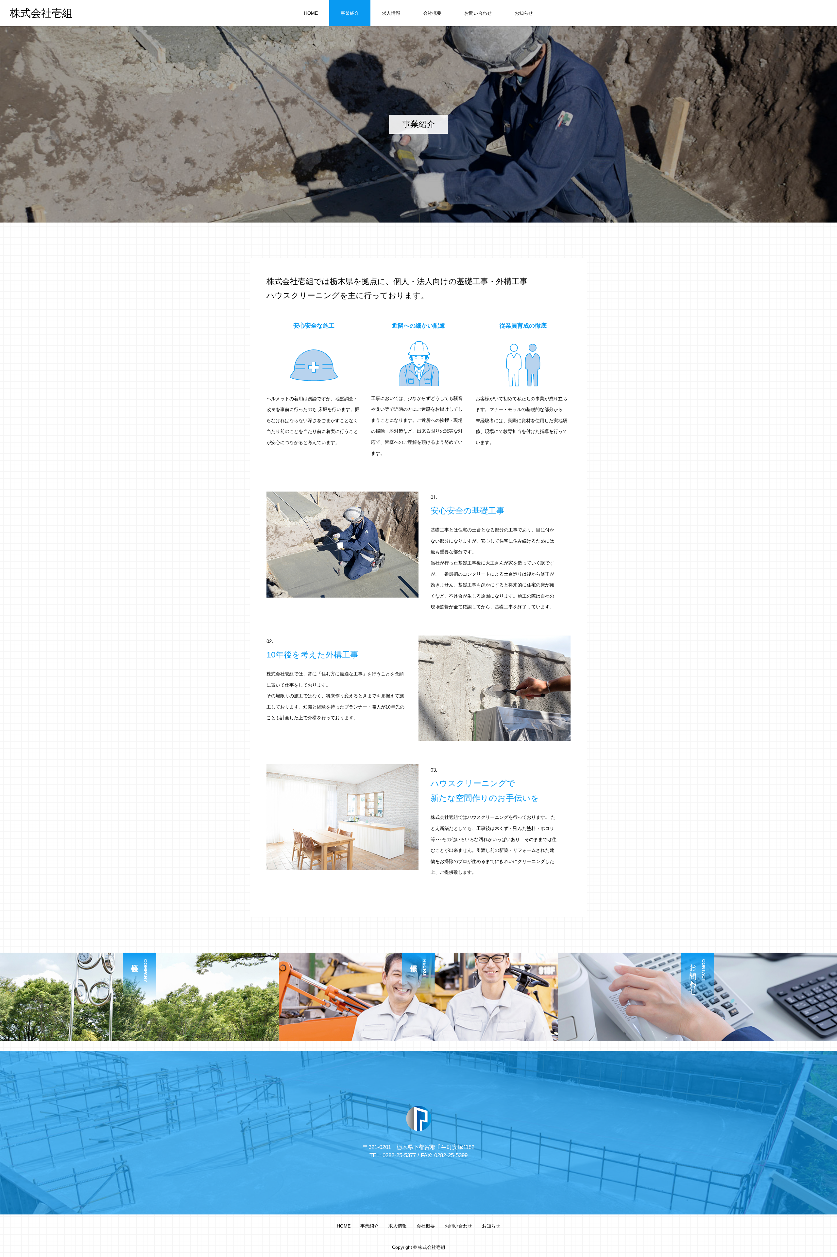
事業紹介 (350, 13)
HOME (311, 13)
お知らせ (524, 13)
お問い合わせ (478, 13)
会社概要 (432, 13)
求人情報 (391, 13)
